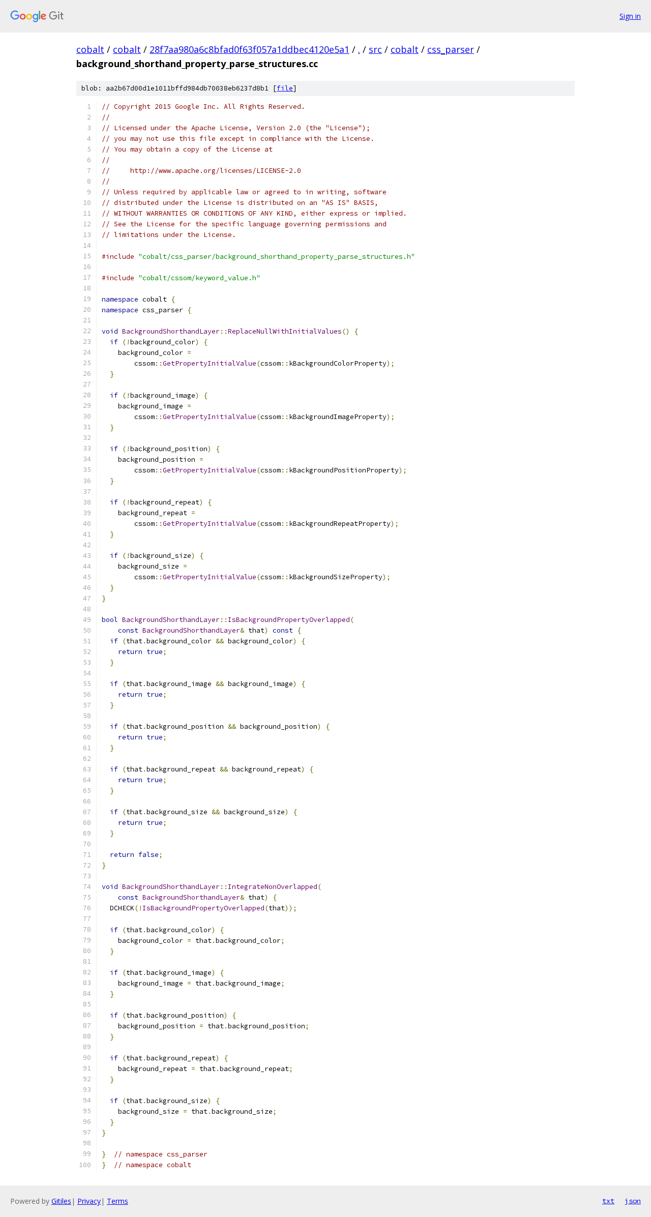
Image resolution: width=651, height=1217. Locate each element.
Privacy (89, 1201)
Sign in (630, 16)
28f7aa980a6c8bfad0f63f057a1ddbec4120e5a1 (249, 49)
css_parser (450, 49)
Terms (117, 1201)
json (633, 1200)
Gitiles (61, 1201)
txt (608, 1200)
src (375, 49)
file (285, 88)
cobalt (90, 49)
